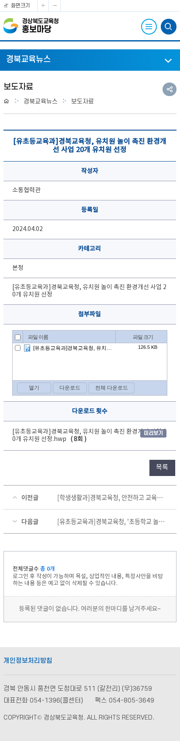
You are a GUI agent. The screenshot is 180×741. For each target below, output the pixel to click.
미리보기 (153, 433)
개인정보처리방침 (27, 661)
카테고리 (89, 248)
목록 (162, 467)
